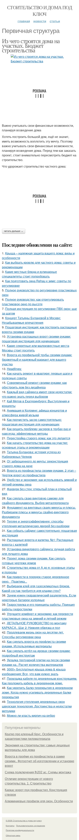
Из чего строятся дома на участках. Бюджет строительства (31, 45)
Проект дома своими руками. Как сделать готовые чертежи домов (34, 560)
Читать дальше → (13, 231)
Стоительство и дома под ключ (39, 10)
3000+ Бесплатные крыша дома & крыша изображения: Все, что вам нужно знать (34, 671)
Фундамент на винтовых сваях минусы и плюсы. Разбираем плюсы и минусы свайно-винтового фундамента (39, 512)
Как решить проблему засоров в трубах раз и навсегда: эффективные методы (36, 431)
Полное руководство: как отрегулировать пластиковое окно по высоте (33, 301)
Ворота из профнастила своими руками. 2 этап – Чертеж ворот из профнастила (39, 472)
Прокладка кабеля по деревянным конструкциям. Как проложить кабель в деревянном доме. (39, 680)
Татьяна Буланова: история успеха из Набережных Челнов (31, 454)
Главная (24, 21)
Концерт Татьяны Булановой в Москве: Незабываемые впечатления (31, 320)
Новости (39, 21)
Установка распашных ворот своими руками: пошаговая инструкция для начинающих (36, 338)
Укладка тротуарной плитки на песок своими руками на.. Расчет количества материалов (36, 662)
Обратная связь (13, 835)
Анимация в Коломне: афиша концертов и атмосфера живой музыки (34, 412)
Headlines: (14, 369)
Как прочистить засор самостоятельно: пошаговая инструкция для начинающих (32, 421)
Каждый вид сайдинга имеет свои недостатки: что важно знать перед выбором (37, 394)
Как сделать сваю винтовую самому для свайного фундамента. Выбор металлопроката (35, 500)
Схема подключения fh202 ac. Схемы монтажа (38, 772)
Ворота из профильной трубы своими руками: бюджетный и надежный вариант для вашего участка (37, 359)
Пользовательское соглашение (30, 825)
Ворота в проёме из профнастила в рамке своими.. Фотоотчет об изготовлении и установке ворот (39, 761)
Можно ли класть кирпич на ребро (31, 715)
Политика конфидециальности (20, 830)
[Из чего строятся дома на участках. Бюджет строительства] (39, 59)
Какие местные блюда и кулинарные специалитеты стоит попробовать (29, 274)
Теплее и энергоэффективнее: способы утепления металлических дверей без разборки (35, 523)
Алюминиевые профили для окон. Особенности (39, 801)
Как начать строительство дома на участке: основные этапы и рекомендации (35, 445)
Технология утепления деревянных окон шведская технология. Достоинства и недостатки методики (37, 706)
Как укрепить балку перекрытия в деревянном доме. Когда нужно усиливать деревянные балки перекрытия (37, 692)
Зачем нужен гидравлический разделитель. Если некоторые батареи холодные (39, 597)
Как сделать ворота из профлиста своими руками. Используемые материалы (34, 643)
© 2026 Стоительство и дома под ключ (24, 820)
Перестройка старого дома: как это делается (38, 438)
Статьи (55, 21)
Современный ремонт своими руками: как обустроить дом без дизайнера (34, 384)
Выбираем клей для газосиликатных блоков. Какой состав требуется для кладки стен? (36, 588)
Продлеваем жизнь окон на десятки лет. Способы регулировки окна (33, 634)
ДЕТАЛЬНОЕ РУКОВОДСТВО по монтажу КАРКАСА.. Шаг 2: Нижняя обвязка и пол (34, 625)
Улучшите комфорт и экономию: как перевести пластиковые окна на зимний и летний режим (37, 616)
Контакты (10, 825)
